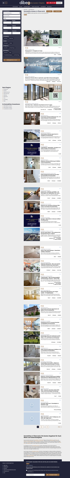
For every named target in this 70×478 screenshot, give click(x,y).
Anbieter (5, 40)
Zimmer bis (14, 31)
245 (47, 426)
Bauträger (49, 6)
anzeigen (12, 59)
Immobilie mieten (35, 451)
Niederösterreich (7, 92)
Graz (25, 443)
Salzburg (5, 95)
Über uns (5, 465)
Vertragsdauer (6, 36)
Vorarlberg (6, 99)
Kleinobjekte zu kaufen (8, 105)
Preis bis (13, 20)
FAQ (4, 472)
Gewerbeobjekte (27, 6)
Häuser (20, 6)
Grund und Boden (35, 6)
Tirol (4, 98)
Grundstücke (37, 441)
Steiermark (6, 96)
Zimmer (25, 441)
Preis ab (4, 20)
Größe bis (14, 25)
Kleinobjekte (43, 6)
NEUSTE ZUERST (57, 11)
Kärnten (5, 90)
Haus (56, 440)
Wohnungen (15, 6)
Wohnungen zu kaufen (8, 107)
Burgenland (6, 89)
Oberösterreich (6, 93)
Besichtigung (5, 50)
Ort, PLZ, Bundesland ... (6, 11)
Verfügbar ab (5, 45)
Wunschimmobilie (30, 455)
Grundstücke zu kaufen (8, 108)
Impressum (6, 466)
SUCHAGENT (49, 11)
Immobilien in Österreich (38, 440)
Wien (4, 100)
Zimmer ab (5, 31)
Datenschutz (6, 471)
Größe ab (5, 25)
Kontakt (5, 468)
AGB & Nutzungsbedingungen (10, 469)
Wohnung (52, 440)
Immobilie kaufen (35, 445)
